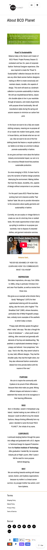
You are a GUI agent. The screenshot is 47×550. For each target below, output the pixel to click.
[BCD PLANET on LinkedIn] (29, 526)
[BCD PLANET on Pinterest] (24, 526)
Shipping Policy (11, 500)
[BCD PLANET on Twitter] (9, 526)
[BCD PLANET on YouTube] (19, 526)
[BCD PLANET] (16, 8)
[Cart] (37, 5)
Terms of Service (12, 511)
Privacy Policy (11, 508)
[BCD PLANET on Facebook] (14, 526)
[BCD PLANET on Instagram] (34, 526)
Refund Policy (11, 504)
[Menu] (31, 5)
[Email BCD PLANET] (9, 531)
